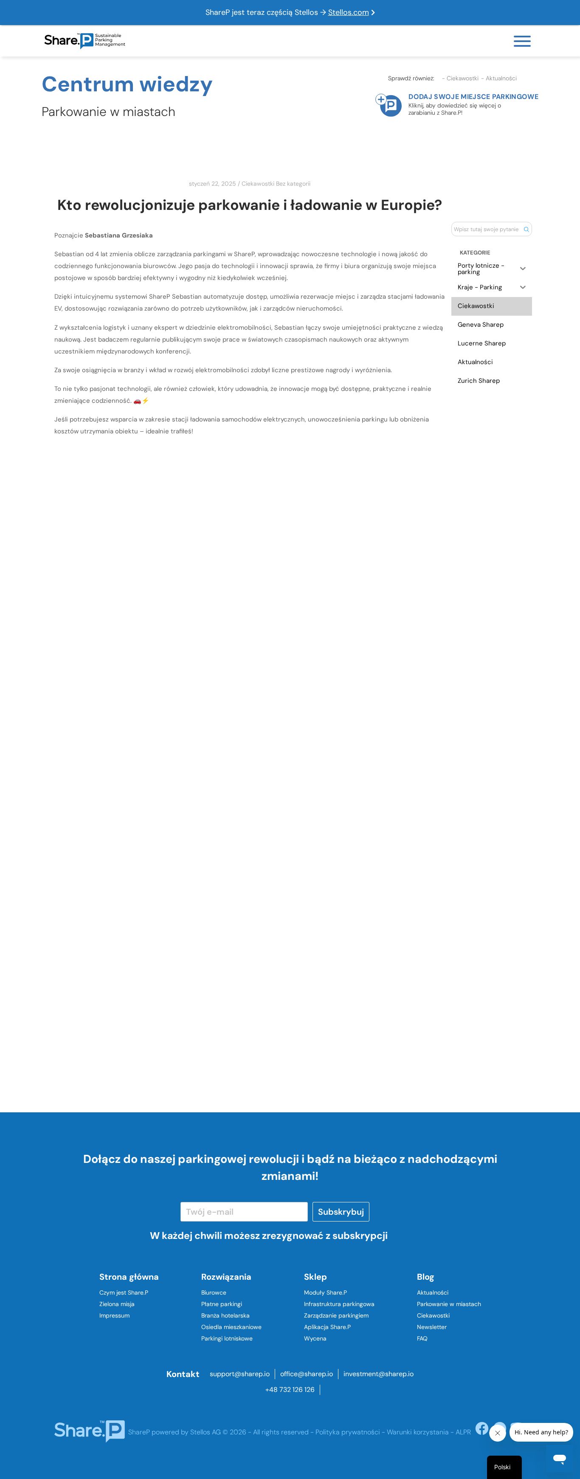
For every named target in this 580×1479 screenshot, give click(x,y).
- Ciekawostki (460, 78)
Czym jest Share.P (123, 1292)
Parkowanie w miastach (449, 1304)
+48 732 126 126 (290, 1389)
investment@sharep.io (378, 1373)
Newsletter (432, 1327)
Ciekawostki (258, 183)
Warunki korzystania (418, 1432)
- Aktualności (499, 78)
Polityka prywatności (347, 1432)
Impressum (114, 1315)
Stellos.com (348, 12)
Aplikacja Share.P (327, 1327)
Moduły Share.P (325, 1292)
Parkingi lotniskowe (227, 1338)
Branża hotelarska (225, 1315)
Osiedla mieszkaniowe (231, 1327)
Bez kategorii (293, 183)
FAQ (422, 1338)
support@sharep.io (240, 1373)
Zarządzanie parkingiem (336, 1315)
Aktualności (432, 1292)
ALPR (463, 1432)
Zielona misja (117, 1304)
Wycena (315, 1338)
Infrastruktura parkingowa (339, 1304)
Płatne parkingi (221, 1304)
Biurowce (213, 1292)
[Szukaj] (526, 229)
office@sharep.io (306, 1373)
